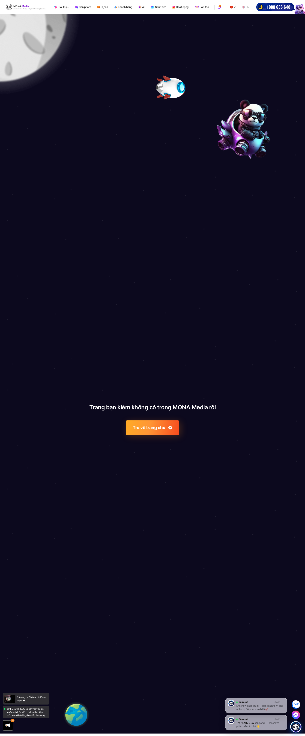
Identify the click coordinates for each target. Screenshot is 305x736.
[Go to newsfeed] (9, 699)
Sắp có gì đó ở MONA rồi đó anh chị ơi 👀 (31, 699)
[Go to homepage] (26, 7)
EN (247, 7)
